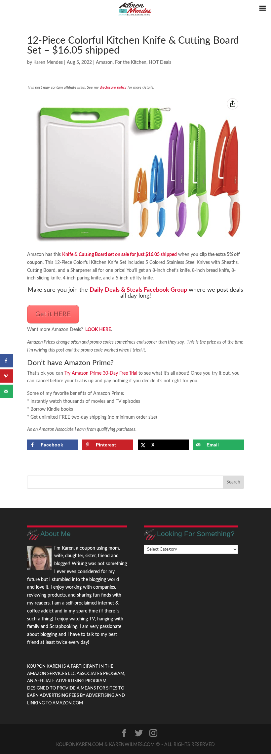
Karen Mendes (48, 62)
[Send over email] (6, 391)
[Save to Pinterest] (6, 376)
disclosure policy (113, 87)
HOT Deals (160, 62)
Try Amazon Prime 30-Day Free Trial (100, 373)
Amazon (104, 62)
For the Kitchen (130, 62)
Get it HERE (53, 314)
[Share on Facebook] (6, 360)
